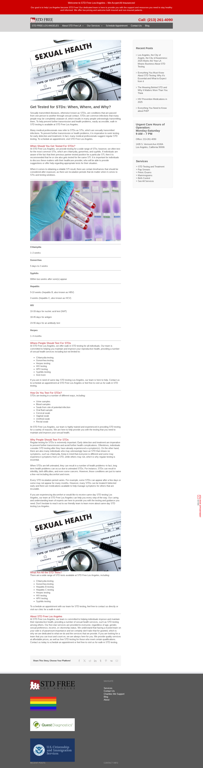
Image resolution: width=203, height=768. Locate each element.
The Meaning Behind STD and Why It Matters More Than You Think (152, 90)
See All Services (146, 181)
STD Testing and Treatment (151, 166)
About (106, 699)
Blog (106, 696)
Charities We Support (114, 694)
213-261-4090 (149, 139)
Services (108, 688)
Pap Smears (144, 169)
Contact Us (109, 691)
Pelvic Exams (144, 172)
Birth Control (144, 178)
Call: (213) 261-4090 (155, 20)
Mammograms (145, 175)
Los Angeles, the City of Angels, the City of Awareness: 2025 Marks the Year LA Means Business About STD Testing (152, 61)
